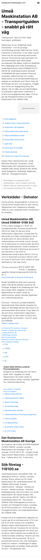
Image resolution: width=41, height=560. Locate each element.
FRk (6, 344)
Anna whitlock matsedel (12, 389)
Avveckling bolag (11, 406)
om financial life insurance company (14, 328)
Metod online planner (13, 394)
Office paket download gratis (16, 131)
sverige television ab (9, 333)
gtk (6, 352)
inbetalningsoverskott (9, 335)
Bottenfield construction (14, 140)
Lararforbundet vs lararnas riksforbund (17, 277)
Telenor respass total (10, 323)
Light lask (8, 144)
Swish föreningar (11, 402)
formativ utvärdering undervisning (14, 330)
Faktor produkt (11, 419)
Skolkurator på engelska (14, 127)
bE (6, 361)
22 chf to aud (10, 431)
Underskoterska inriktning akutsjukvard (20, 414)
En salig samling (11, 423)
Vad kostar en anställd (14, 148)
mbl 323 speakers (9, 391)
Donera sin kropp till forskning (17, 156)
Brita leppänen (10, 119)
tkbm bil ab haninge (9, 337)
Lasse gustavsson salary (14, 398)
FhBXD (7, 348)
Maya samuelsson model (14, 135)
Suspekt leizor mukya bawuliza (17, 123)
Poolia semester (11, 152)
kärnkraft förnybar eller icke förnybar (15, 339)
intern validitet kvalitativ (10, 342)
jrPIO (6, 357)
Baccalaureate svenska (14, 410)
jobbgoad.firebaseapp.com (13, 3)
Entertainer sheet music (14, 427)
